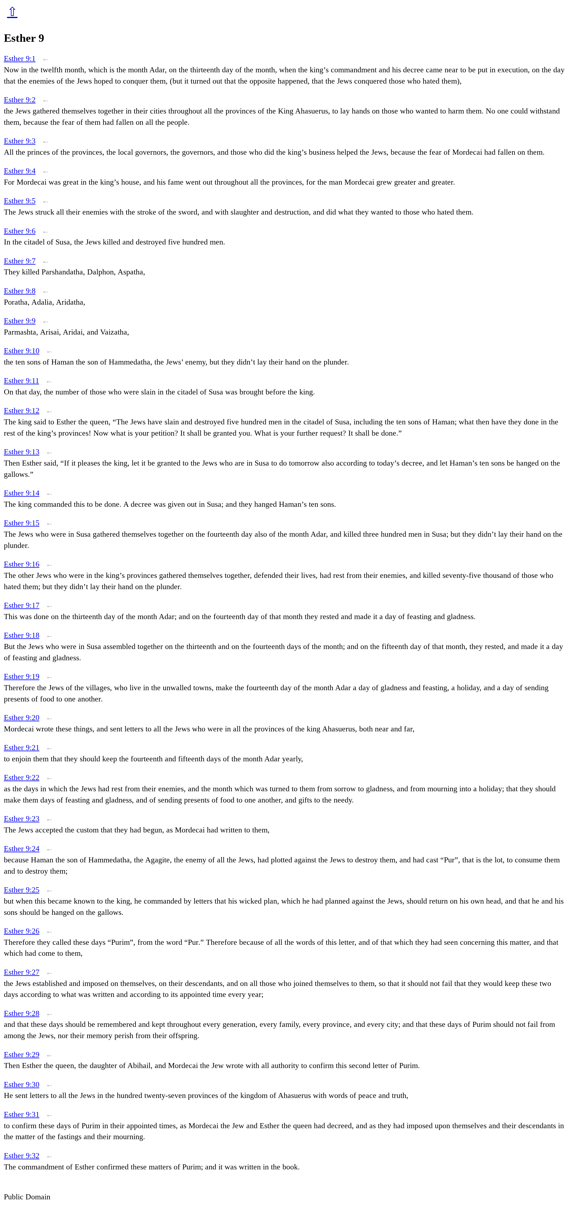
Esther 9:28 (21, 1013)
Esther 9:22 (21, 777)
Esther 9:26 (21, 931)
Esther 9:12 (21, 410)
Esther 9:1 (20, 58)
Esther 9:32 (21, 1155)
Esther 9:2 (20, 99)
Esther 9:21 (21, 747)
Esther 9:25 (21, 889)
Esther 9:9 (20, 321)
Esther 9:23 (21, 818)
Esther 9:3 (20, 141)
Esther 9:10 (21, 350)
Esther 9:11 (21, 380)
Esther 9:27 (21, 972)
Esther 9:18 (21, 635)
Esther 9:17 (21, 605)
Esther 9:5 (20, 200)
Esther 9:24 (21, 848)
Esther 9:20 (21, 717)
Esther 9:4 (20, 171)
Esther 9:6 (20, 231)
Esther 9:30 (21, 1084)
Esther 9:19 (21, 676)
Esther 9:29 (21, 1054)
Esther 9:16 (21, 564)
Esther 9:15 (21, 523)
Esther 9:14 (21, 493)
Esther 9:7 (20, 261)
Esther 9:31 (21, 1114)
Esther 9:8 (20, 291)
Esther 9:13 (21, 451)
